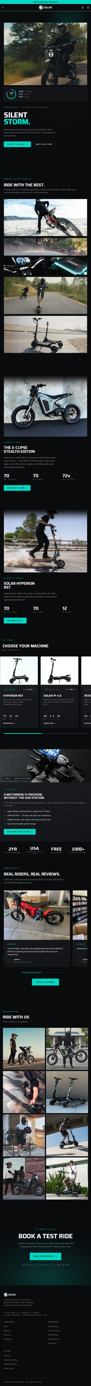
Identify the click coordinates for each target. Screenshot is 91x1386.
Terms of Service (54, 1331)
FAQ (5, 1326)
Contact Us (52, 1343)
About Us (7, 1331)
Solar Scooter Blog (11, 1360)
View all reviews (45, 982)
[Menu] (2, 7)
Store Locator (9, 1368)
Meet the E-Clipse (44, 144)
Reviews (7, 1356)
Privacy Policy (53, 1326)
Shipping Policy (53, 1339)
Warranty (7, 1335)
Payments (7, 1339)
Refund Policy (53, 1335)
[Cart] (88, 7)
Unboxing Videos (10, 1364)
